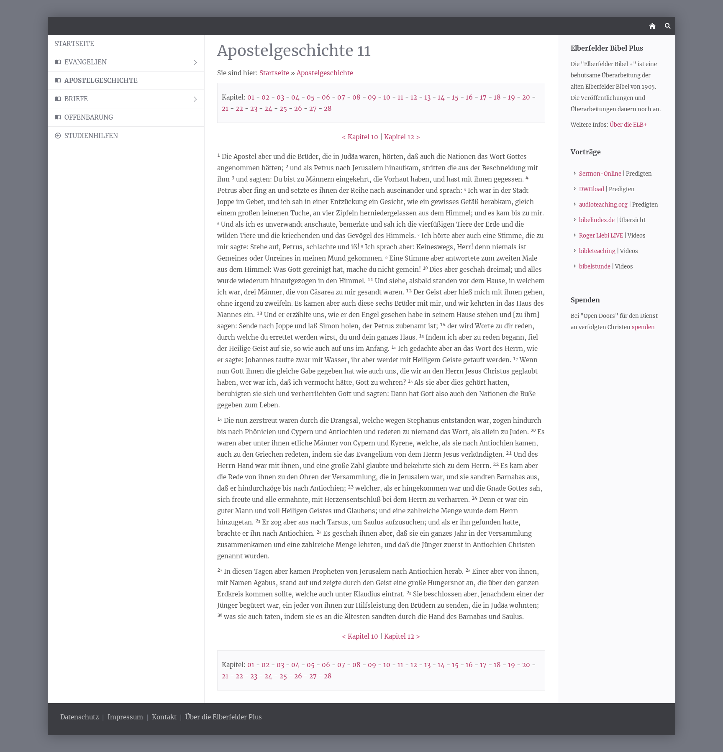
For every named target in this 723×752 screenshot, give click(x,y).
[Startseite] (652, 26)
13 (427, 97)
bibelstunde (594, 266)
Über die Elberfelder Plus (223, 717)
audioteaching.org (603, 204)
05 (311, 97)
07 (341, 97)
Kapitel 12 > (402, 137)
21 (225, 109)
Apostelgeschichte (325, 73)
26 (298, 109)
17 (483, 97)
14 (441, 97)
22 (239, 109)
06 (326, 97)
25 (283, 109)
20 (526, 97)
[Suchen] (667, 26)
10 (386, 97)
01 (250, 97)
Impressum (125, 717)
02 (265, 97)
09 (372, 97)
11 (400, 97)
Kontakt (164, 717)
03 (280, 97)
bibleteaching (597, 251)
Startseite (274, 73)
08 (356, 97)
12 (413, 97)
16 (469, 97)
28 (328, 109)
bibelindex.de (597, 220)
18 (497, 97)
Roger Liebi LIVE (601, 235)
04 (295, 97)
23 (253, 109)
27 (313, 109)
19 (511, 97)
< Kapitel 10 (360, 137)
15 (455, 97)
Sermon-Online (600, 173)
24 (268, 109)
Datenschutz (80, 717)
